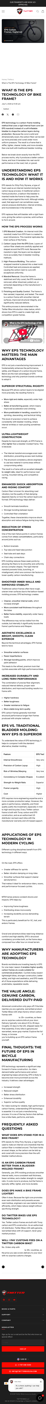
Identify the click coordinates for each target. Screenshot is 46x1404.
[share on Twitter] (7, 114)
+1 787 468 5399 (24, 1365)
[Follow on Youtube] (14, 1300)
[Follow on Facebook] (4, 1300)
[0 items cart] (42, 11)
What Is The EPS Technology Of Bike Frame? (19, 83)
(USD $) (23, 1359)
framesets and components (29, 1034)
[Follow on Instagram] (9, 1300)
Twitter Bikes (20, 1394)
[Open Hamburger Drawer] (3, 11)
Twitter (10, 79)
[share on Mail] (18, 114)
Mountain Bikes (13, 893)
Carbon (6, 109)
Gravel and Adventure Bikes (22, 929)
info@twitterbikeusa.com (24, 1371)
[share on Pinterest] (13, 114)
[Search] (37, 11)
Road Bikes (9, 859)
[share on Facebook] (3, 114)
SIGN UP (23, 1349)
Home (4, 79)
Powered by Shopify (30, 1394)
